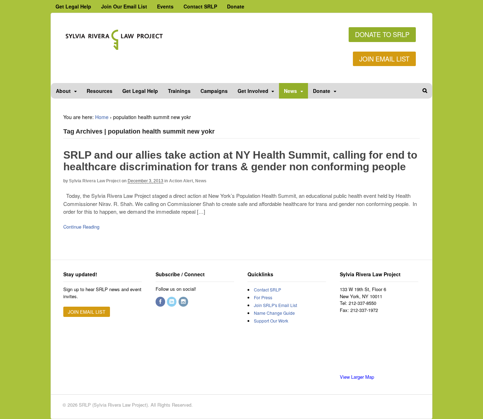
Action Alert (181, 180)
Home (102, 116)
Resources (99, 90)
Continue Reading (81, 226)
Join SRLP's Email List (275, 305)
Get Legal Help (73, 6)
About (63, 90)
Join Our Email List (124, 6)
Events (165, 6)
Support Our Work (271, 321)
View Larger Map (357, 376)
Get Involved (253, 90)
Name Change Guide (274, 313)
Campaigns (214, 90)
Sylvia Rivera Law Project (95, 180)
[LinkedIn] (172, 302)
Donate (235, 6)
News (290, 90)
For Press (263, 297)
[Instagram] (184, 302)
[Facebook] (161, 302)
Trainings (179, 90)
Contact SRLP (200, 6)
